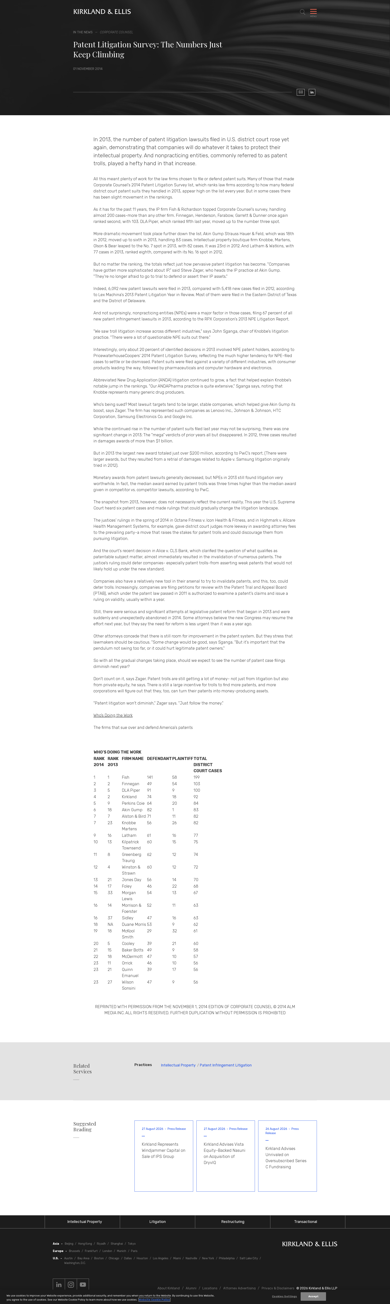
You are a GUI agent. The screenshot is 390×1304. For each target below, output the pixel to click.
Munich (121, 1251)
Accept (313, 1296)
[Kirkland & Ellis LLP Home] (309, 1245)
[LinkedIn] (312, 92)
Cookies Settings (284, 1296)
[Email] (301, 92)
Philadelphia (227, 1258)
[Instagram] (71, 1285)
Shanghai (117, 1243)
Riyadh (101, 1243)
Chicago (114, 1258)
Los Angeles (160, 1258)
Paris (134, 1251)
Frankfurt (91, 1251)
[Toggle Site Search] (303, 12)
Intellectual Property (178, 1065)
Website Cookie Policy (154, 1299)
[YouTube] (83, 1285)
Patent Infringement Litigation (226, 1065)
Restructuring (232, 1221)
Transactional (305, 1221)
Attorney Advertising (239, 1288)
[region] (195, 1297)
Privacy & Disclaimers (278, 1288)
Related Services (82, 1069)
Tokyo (132, 1243)
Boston (99, 1258)
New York (208, 1258)
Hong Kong (85, 1243)
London (107, 1251)
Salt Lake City (249, 1258)
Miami (177, 1258)
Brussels (74, 1251)
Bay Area (83, 1258)
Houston (142, 1258)
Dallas (128, 1258)
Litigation (157, 1221)
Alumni (191, 1288)
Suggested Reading (84, 1127)
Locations (209, 1288)
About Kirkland (168, 1288)
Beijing (69, 1243)
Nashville (191, 1258)
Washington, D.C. (75, 1263)
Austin (68, 1258)
